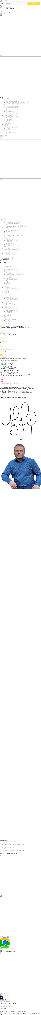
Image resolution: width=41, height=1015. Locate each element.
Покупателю (8, 115)
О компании (7, 105)
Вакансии (9, 109)
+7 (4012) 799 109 (6, 333)
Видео (8, 129)
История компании (12, 106)
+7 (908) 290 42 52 (6, 341)
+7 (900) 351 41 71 (6, 350)
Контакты (7, 131)
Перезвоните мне (9, 132)
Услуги (6, 110)
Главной (28, 327)
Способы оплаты (11, 118)
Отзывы (6, 125)
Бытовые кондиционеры (13, 100)
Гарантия (9, 119)
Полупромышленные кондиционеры (17, 102)
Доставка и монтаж (12, 116)
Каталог (6, 98)
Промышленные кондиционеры (16, 103)
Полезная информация (11, 127)
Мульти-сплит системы (13, 101)
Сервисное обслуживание (14, 113)
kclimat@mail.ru (5, 357)
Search (2, 3)
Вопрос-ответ (10, 122)
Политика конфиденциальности (14, 844)
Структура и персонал (13, 107)
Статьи (8, 128)
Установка (9, 111)
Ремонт (8, 114)
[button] (20, 97)
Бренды (8, 123)
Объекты (7, 124)
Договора (9, 120)
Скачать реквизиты (11, 383)
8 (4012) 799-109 (5, 7)
